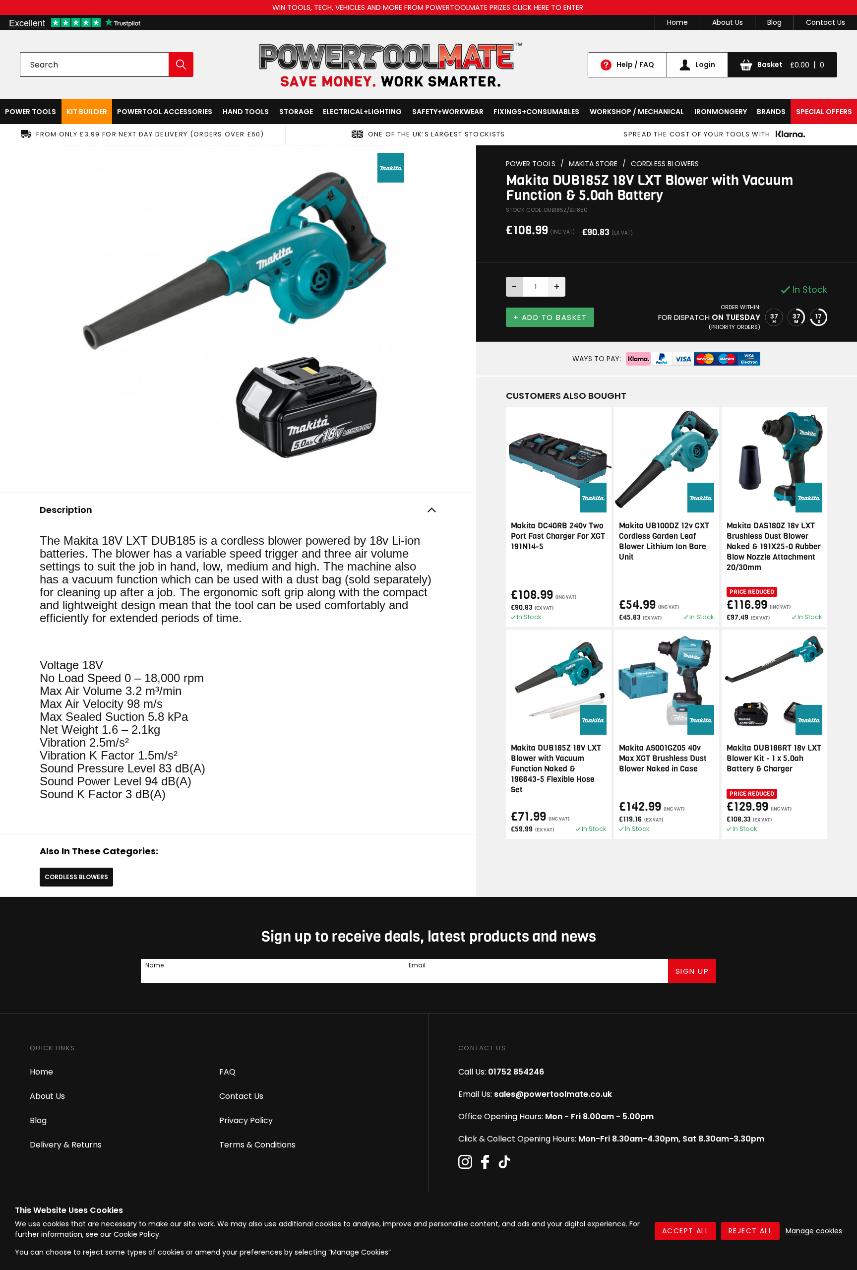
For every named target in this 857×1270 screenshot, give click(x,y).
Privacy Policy (246, 1120)
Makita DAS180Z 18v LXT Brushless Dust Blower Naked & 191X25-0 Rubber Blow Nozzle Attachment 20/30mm (774, 546)
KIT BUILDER (86, 112)
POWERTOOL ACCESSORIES (164, 112)
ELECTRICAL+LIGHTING (362, 112)
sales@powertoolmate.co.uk (553, 1094)
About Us (727, 22)
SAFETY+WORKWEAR (448, 112)
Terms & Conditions (257, 1144)
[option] (238, 316)
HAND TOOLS (246, 112)
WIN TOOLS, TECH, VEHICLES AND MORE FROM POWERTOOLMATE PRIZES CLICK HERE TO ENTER (428, 7)
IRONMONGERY (720, 112)
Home (677, 22)
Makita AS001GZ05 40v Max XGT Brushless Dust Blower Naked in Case (663, 758)
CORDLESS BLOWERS (76, 877)
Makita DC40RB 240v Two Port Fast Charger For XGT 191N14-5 (558, 536)
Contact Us (825, 22)
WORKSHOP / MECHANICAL (637, 112)
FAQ (227, 1072)
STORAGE (296, 112)
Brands (771, 112)
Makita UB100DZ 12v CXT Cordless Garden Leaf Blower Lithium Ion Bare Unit (664, 541)
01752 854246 (516, 1072)
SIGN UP (692, 971)
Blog (774, 22)
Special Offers (824, 112)
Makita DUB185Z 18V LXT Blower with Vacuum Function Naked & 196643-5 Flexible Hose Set (556, 769)
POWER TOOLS (30, 112)
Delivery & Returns (66, 1144)
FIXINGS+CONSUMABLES (536, 112)
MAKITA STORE (593, 164)
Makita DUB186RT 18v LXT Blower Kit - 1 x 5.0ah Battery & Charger (774, 758)
